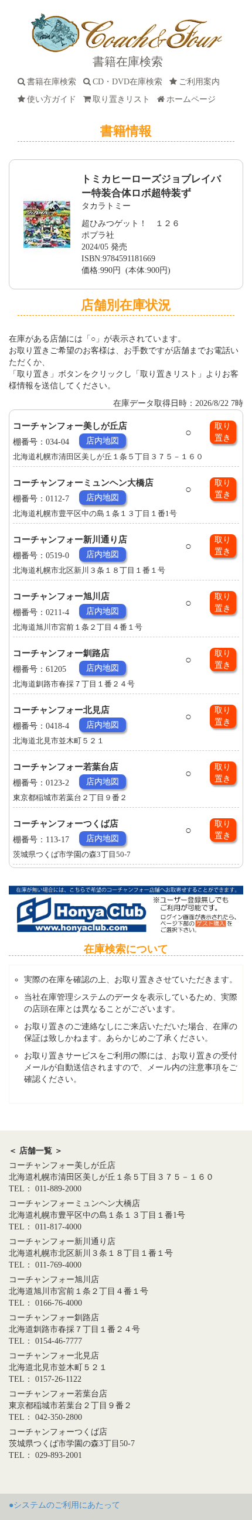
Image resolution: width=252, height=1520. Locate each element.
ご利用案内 (201, 81)
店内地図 (102, 440)
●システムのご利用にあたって (64, 1505)
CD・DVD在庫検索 (130, 81)
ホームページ (193, 99)
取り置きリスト (124, 99)
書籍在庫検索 (54, 81)
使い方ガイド (54, 99)
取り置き (222, 432)
